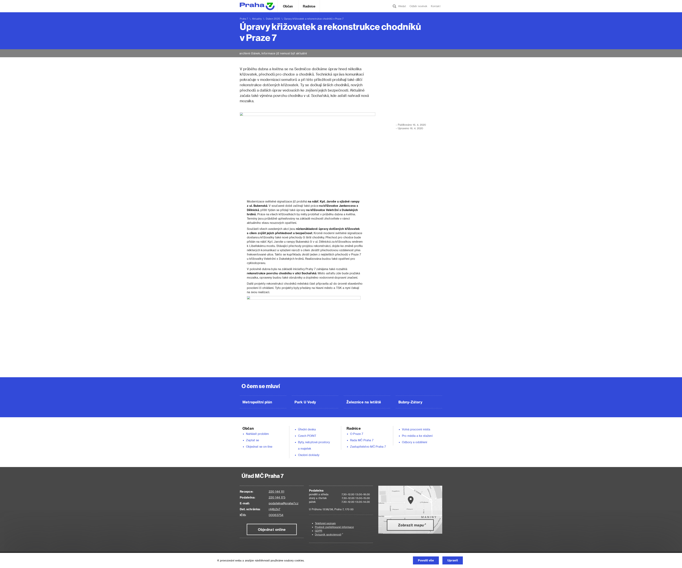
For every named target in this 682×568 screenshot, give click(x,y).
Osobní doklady (308, 455)
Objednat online (272, 529)
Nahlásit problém (257, 433)
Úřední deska (307, 429)
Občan (288, 6)
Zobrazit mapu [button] (411, 525)
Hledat (401, 6)
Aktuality (257, 18)
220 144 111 (276, 491)
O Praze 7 (356, 433)
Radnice (309, 6)
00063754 (276, 515)
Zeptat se (252, 440)
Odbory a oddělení (414, 442)
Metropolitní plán (257, 402)
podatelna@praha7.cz (283, 503)
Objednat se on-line (259, 446)
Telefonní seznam (325, 523)
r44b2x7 (274, 509)
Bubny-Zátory (410, 402)
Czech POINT (307, 435)
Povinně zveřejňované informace (334, 527)
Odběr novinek (418, 6)
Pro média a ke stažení (417, 435)
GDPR (318, 530)
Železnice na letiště (363, 402)
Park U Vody (305, 402)
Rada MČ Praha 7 (362, 440)
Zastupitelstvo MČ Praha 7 (368, 446)
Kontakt (435, 6)
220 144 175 (277, 497)
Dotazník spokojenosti (328, 534)
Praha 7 (244, 18)
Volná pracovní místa (416, 429)
